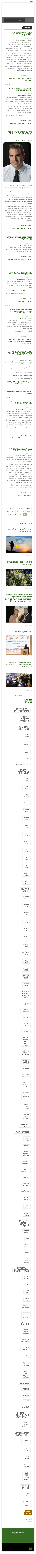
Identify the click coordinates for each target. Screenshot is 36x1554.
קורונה (26, 1389)
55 (10, 514)
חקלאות (24, 1191)
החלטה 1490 (22, 301)
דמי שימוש (26, 795)
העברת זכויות (26, 1024)
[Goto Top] (30, 1548)
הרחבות (26, 1069)
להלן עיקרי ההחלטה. (18, 290)
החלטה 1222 (26, 819)
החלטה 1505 (26, 929)
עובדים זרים (25, 1348)
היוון (25, 228)
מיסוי (27, 1253)
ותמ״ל (26, 1146)
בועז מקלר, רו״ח (21, 245)
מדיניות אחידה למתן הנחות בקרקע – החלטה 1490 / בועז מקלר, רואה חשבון (20, 311)
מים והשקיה (26, 1246)
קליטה (27, 1401)
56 (15, 514)
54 (11, 508)
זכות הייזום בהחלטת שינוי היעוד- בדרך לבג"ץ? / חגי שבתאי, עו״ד (21, 33)
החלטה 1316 (26, 834)
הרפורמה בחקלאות (25, 1076)
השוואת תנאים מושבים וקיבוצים (26, 1095)
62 (17, 511)
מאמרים (23, 75)
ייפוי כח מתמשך (26, 1214)
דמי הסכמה (26, 779)
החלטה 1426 (26, 850)
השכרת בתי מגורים (26, 1106)
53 (15, 508)
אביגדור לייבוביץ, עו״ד (19, 140)
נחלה (13, 228)
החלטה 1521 (26, 945)
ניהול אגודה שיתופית (26, 1331)
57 (20, 514)
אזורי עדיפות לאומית (24, 719)
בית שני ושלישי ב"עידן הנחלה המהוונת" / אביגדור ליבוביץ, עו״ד (20, 133)
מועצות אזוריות (26, 1232)
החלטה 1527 (26, 961)
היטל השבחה (12, 259)
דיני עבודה (23, 771)
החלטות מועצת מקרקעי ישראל (25, 995)
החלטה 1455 (13, 339)
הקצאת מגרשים (25, 1062)
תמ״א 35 (26, 1495)
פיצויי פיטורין (26, 1356)
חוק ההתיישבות (25, 1170)
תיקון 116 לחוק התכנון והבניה (26, 1476)
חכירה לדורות (13, 438)
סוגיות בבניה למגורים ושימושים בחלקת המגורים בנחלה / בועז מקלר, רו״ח (19, 238)
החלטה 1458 (26, 874)
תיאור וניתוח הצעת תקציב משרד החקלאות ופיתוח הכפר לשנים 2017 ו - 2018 (20, 353)
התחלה (28, 508)
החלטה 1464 (22, 438)
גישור (27, 758)
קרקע (25, 1406)
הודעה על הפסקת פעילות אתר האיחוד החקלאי (20, 530)
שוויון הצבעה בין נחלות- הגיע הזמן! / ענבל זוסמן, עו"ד (20, 449)
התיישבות (22, 1132)
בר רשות (27, 751)
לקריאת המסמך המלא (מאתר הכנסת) (18, 383)
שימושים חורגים (21, 1433)
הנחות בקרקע (26, 341)
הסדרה (26, 1017)
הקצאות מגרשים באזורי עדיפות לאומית (25, 1041)
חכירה (26, 1177)
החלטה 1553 (26, 969)
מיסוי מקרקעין (22, 259)
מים (27, 1239)
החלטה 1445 (26, 858)
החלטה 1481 (22, 123)
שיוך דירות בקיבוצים (25, 1424)
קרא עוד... (8, 84)
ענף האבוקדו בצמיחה (23, 632)
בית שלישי (27, 736)
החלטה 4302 (26, 985)
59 (29, 514)
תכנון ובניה (25, 1486)
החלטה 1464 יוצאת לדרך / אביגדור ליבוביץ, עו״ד (21, 403)
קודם (20, 508)
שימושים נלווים (26, 1441)
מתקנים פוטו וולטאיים (26, 1316)
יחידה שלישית (26, 1198)
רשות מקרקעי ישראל (21, 1414)
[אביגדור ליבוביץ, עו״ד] (17, 162)
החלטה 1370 (26, 842)
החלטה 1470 (22, 78)
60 (8, 511)
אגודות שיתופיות (21, 495)
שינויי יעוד (28, 80)
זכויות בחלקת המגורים (26, 1154)
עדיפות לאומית (25, 1340)
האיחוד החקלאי (21, 95)
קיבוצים (26, 1395)
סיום (28, 511)
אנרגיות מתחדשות (23, 727)
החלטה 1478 (26, 906)
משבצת (26, 1284)
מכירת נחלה (26, 1277)
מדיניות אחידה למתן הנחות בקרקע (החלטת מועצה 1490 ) (20, 273)
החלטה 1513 (26, 937)
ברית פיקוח (13, 123)
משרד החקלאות (21, 391)
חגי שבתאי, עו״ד (21, 40)
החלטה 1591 (26, 977)
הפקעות (26, 1031)
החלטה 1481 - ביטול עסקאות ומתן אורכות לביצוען (20, 89)
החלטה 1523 (25, 953)
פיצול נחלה (19, 228)
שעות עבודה (27, 1457)
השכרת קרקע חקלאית (26, 1116)
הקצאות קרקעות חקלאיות (25, 1053)
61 (13, 511)
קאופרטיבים (24, 1383)
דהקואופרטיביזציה (22, 764)
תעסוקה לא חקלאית (26, 1504)
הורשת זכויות (26, 803)
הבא (23, 511)
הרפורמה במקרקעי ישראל (26, 1084)
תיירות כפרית (26, 1465)
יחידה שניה (27, 1206)
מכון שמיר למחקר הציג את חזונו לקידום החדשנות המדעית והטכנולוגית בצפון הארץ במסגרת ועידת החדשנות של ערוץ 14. (18, 598)
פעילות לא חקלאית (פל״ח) (25, 1374)
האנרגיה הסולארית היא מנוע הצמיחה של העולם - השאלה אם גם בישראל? (19, 664)
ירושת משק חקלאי (23, 1223)
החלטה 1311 (13, 78)
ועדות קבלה (27, 1139)
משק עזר (27, 1299)
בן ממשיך (26, 744)
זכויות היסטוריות (25, 1162)
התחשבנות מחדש (25, 1125)
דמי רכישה (26, 787)
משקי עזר (27, 1291)
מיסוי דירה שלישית (26, 1260)
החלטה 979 (26, 811)
